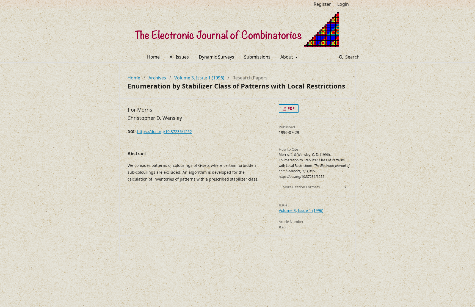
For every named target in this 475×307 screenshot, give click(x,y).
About (287, 57)
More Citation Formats (301, 186)
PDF (290, 108)
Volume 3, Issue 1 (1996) (199, 78)
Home (153, 57)
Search (352, 57)
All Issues (179, 57)
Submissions (257, 57)
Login (343, 4)
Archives (157, 78)
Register (322, 4)
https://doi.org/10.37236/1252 (164, 131)
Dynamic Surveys (216, 57)
